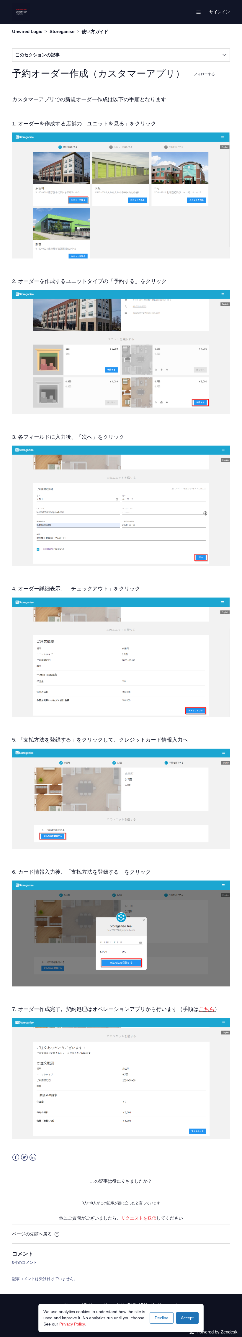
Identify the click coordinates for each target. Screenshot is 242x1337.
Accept (187, 1317)
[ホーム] (21, 11)
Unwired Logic (27, 31)
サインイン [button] (219, 11)
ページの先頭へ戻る (32, 1233)
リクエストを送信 (138, 1217)
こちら (207, 1009)
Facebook (15, 1157)
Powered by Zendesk (217, 1331)
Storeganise (62, 31)
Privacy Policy (72, 1324)
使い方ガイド (95, 31)
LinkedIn (33, 1157)
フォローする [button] (204, 74)
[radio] (104, 1192)
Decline (162, 1317)
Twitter (24, 1157)
